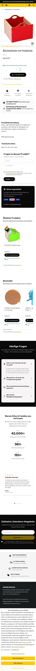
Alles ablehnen (18, 663)
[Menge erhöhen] (20, 68)
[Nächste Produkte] (30, 309)
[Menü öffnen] (2, 5)
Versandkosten (17, 79)
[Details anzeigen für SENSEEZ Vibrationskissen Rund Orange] (12, 297)
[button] (18, 29)
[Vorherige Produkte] (5, 309)
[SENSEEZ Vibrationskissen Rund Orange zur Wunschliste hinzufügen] (18, 303)
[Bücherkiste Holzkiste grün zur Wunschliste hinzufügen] (18, 241)
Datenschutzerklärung (11, 173)
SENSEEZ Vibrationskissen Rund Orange (12, 309)
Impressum (25, 642)
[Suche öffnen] (33, 5)
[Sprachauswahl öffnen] (29, 5)
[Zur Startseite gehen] (6, 5)
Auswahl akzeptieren (18, 668)
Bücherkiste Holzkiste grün (12, 245)
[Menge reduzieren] (20, 70)
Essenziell (6, 650)
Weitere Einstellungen (18, 654)
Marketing (16, 650)
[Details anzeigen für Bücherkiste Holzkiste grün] (12, 234)
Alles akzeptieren (18, 658)
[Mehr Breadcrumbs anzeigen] (2, 9)
